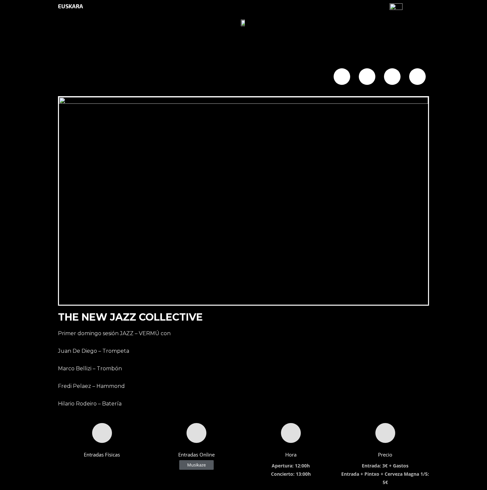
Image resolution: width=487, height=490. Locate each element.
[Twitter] (367, 76)
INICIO (75, 77)
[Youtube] (417, 76)
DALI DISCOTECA (154, 77)
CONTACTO (262, 77)
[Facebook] (342, 76)
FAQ (230, 77)
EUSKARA (70, 6)
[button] (196, 465)
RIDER (299, 77)
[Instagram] (392, 76)
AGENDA (106, 77)
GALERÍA (201, 77)
